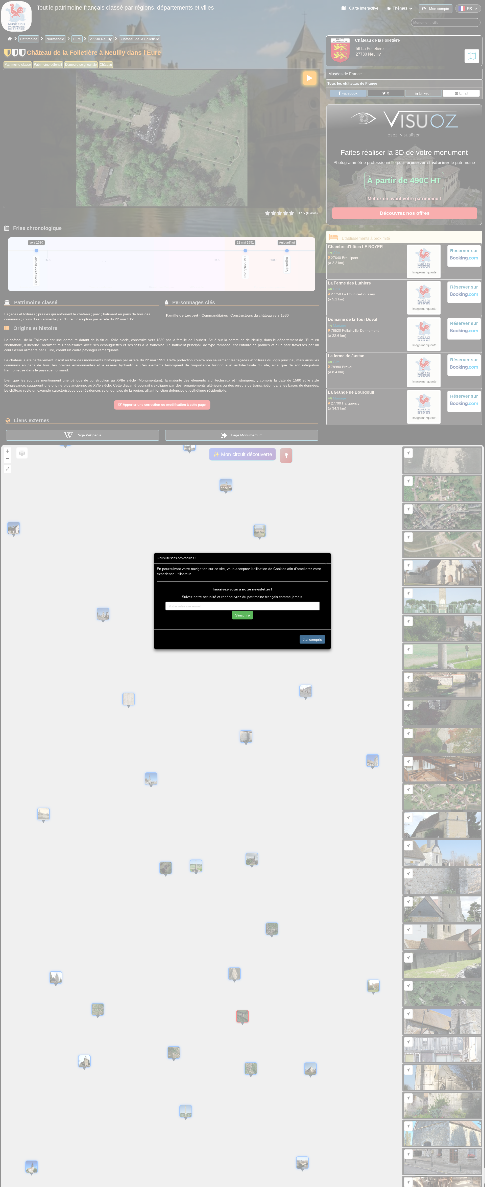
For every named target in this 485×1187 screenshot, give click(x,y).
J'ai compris (312, 639)
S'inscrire (242, 615)
